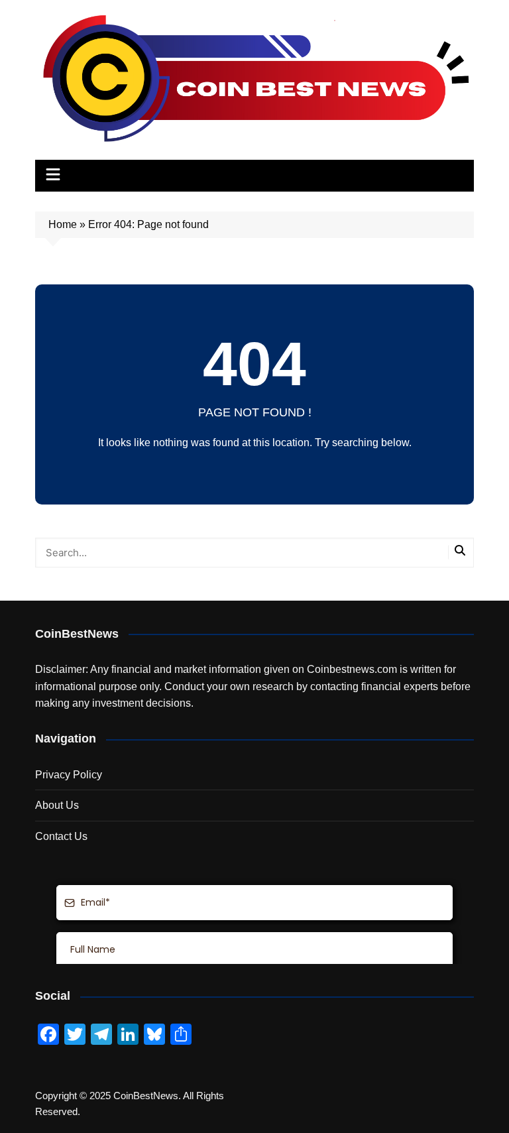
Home (62, 224)
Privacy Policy (68, 774)
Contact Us (61, 836)
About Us (57, 805)
